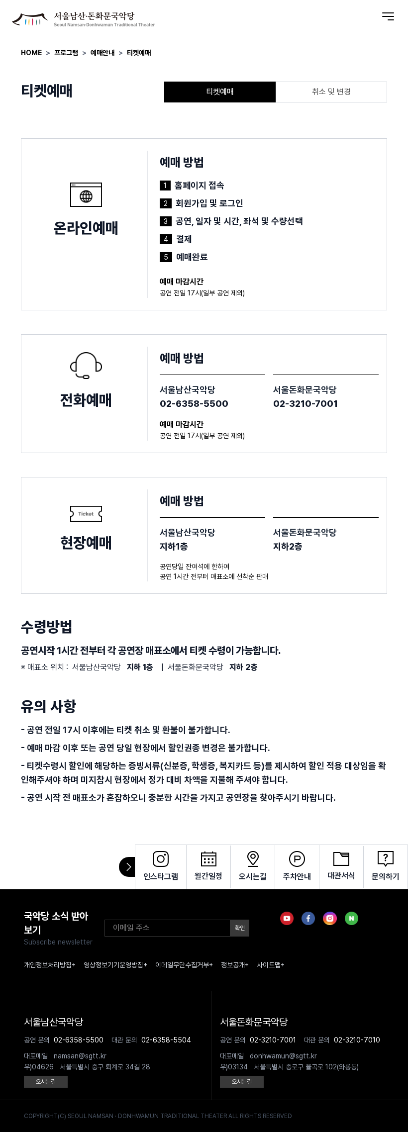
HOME (31, 53)
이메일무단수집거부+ (184, 965)
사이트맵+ (271, 965)
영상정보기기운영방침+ (115, 965)
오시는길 (46, 1081)
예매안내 (102, 53)
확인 (240, 928)
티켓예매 (139, 53)
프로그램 (66, 53)
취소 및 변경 (331, 91)
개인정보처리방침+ (50, 965)
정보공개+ (235, 965)
